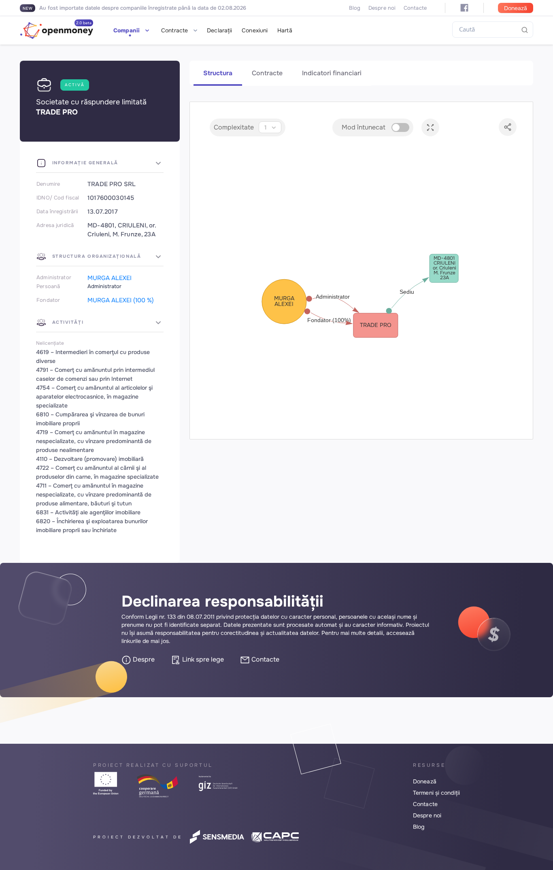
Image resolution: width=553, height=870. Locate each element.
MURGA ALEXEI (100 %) (120, 300)
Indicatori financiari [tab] (332, 73)
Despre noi (382, 7)
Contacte (415, 7)
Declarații (219, 30)
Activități (66, 322)
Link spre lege (202, 659)
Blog (354, 7)
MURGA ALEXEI (109, 278)
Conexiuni (255, 30)
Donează (515, 8)
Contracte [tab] (267, 73)
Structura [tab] (217, 73)
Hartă (284, 30)
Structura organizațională (95, 256)
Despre (143, 659)
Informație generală (84, 163)
